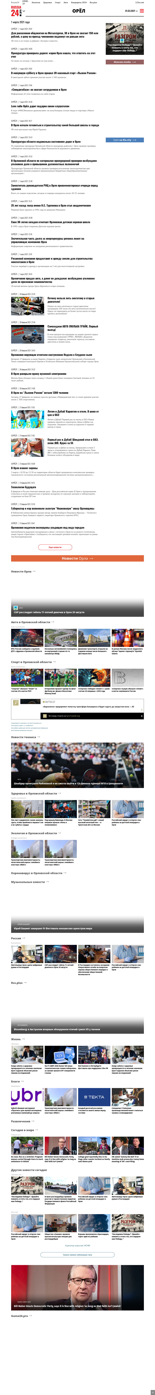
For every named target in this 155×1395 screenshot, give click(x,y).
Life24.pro (15, 1044)
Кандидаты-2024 (79, 2)
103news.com (16, 1175)
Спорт (57, 2)
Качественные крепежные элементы (21, 730)
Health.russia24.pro (18, 798)
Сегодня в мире (22, 1130)
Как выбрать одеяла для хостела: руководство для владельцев (29, 728)
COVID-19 (25, 2)
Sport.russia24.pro (18, 667)
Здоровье (47, 2)
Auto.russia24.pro (18, 627)
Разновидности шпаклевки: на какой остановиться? (26, 723)
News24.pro (15, 1086)
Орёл (14, 28)
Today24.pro (16, 1135)
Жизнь (16, 1039)
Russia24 (15, 2)
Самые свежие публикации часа (77, 1254)
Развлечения (20, 1121)
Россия (16, 938)
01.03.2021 (130, 10)
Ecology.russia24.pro (19, 838)
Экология (36, 2)
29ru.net (14, 1212)
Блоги (15, 1081)
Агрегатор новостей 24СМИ (77, 1245)
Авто (66, 2)
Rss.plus (93, 2)
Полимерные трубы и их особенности (22, 725)
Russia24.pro (16, 943)
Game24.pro (19, 1316)
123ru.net (139, 2)
